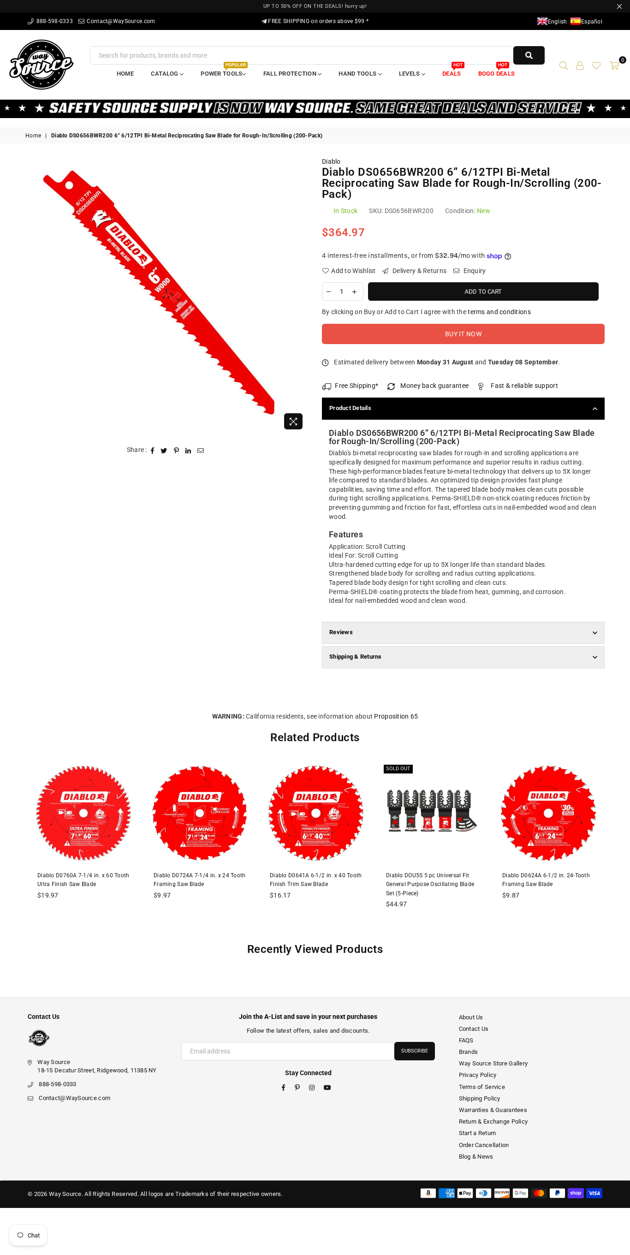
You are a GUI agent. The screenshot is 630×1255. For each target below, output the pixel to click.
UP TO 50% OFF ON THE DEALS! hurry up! (315, 6)
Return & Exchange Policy (493, 1121)
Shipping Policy (479, 1098)
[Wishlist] (596, 64)
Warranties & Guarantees (493, 1109)
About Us (471, 1017)
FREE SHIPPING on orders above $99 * (317, 21)
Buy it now (463, 334)
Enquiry (474, 270)
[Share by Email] (200, 450)
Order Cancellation (484, 1145)
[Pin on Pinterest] (176, 450)
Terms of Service (482, 1086)
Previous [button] (15, 847)
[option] (166, 295)
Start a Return (477, 1133)
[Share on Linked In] (188, 450)
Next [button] (615, 847)
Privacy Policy (478, 1074)
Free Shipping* (356, 385)
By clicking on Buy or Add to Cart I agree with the (426, 311)
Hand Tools (358, 73)
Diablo (331, 161)
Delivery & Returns (418, 270)
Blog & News (476, 1156)
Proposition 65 (396, 716)
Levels (410, 73)
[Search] (563, 64)
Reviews (341, 632)
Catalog (165, 73)
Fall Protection (290, 73)
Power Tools (223, 71)
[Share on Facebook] (153, 450)
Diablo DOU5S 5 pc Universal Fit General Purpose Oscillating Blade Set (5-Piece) (430, 884)
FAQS (466, 1040)
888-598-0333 (54, 21)
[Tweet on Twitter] (163, 450)
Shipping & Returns (355, 656)
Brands (468, 1051)
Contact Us (474, 1028)
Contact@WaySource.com (120, 21)
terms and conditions (499, 311)
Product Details (350, 407)
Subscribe (414, 1051)
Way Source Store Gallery (493, 1063)
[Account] (580, 64)
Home (125, 73)
